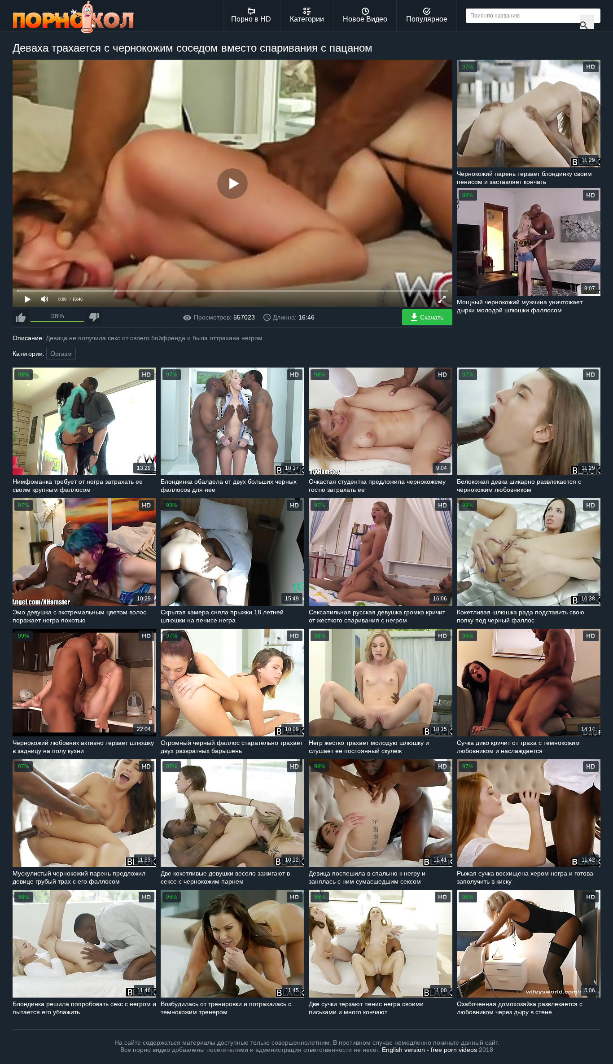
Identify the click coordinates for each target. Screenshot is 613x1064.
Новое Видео (365, 19)
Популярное (426, 19)
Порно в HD (251, 19)
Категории (307, 19)
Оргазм (61, 353)
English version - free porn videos (429, 1049)
